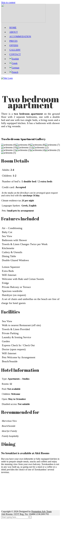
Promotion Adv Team (41, 511)
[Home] (7, 78)
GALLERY (15, 50)
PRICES (13, 41)
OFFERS (13, 45)
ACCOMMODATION (20, 36)
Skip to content (8, 2)
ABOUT (13, 32)
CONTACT (15, 54)
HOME (12, 27)
